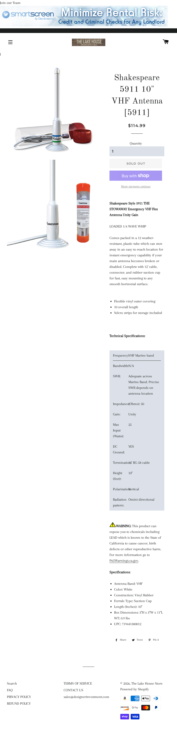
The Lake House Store (146, 683)
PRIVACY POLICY (19, 697)
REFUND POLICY (19, 703)
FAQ (10, 690)
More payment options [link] (135, 186)
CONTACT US (73, 690)
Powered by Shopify (134, 689)
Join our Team (10, 3)
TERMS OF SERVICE (78, 683)
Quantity (136, 143)
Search (12, 683)
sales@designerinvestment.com (86, 697)
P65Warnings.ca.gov (123, 561)
